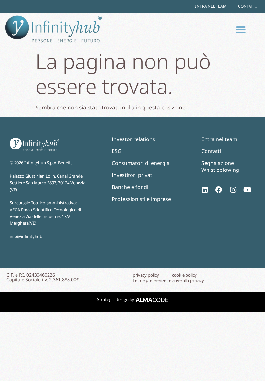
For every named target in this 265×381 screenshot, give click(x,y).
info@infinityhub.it (28, 236)
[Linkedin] (204, 189)
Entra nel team (211, 6)
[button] (241, 29)
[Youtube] (247, 189)
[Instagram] (233, 189)
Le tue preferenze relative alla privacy (168, 280)
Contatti (247, 6)
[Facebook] (218, 189)
